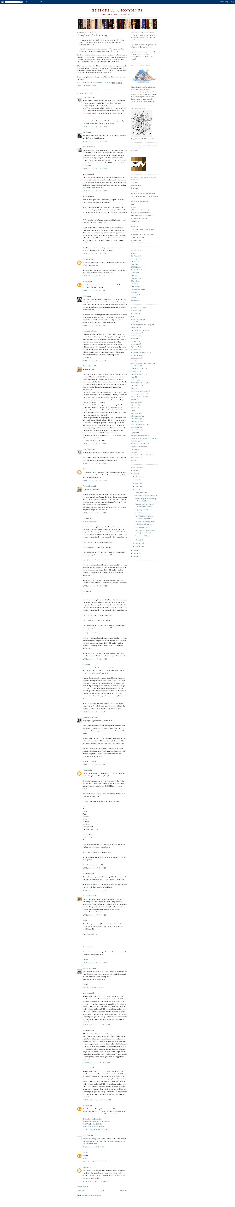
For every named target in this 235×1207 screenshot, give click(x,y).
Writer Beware (135, 286)
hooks (133, 361)
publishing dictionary (138, 394)
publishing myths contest (139, 396)
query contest (135, 402)
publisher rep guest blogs (139, 391)
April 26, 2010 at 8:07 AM (94, 868)
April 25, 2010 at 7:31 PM (94, 764)
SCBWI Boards (136, 267)
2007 (135, 556)
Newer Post (80, 1190)
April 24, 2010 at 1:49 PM (94, 712)
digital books (135, 347)
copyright (134, 341)
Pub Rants (134, 284)
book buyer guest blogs (139, 330)
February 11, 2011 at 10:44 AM (97, 1100)
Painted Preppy (88, 968)
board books (135, 327)
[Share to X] (116, 83)
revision (133, 407)
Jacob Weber (87, 1135)
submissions (135, 430)
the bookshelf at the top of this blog (143, 438)
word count (134, 458)
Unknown (86, 281)
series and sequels (137, 421)
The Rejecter (135, 300)
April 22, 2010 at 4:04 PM (94, 290)
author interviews (136, 319)
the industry (135, 441)
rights (133, 410)
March (137, 540)
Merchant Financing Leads (92, 1138)
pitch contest (135, 385)
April (137, 489)
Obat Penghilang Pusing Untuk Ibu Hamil (96, 1121)
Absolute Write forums (138, 270)
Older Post (123, 1190)
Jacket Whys (135, 264)
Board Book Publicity (142, 527)
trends (133, 452)
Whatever (134, 253)
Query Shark (135, 272)
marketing (134, 380)
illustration (134, 371)
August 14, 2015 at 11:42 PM (95, 1130)
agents (133, 316)
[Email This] (112, 83)
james (84, 1167)
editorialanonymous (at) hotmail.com (143, 37)
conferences (135, 336)
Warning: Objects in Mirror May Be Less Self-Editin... (145, 499)
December (138, 477)
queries (133, 399)
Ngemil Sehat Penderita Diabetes (93, 1126)
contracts (134, 338)
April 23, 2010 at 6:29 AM (94, 443)
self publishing (89, 85)
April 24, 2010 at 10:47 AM (95, 659)
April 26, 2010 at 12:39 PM (95, 890)
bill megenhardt (88, 331)
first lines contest (136, 355)
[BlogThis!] (114, 83)
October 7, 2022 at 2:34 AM (95, 1181)
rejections (134, 405)
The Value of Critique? (142, 536)
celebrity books (136, 333)
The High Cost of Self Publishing (146, 495)
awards (133, 322)
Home (102, 1190)
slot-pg (85, 1158)
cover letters (135, 344)
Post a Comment (82, 1186)
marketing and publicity (139, 382)
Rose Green (86, 259)
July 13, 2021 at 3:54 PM (94, 1147)
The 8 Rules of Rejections (139, 435)
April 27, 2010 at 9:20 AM (94, 915)
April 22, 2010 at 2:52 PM (94, 276)
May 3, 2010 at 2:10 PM (93, 987)
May (137, 486)
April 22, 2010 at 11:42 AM (95, 141)
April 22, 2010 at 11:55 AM (95, 191)
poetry (133, 388)
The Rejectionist (136, 256)
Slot (84, 1152)
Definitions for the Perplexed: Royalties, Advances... (144, 522)
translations (135, 449)
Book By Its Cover (137, 295)
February (138, 543)
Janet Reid (134, 275)
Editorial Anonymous (117, 10)
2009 (135, 550)
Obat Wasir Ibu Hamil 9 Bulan (92, 1124)
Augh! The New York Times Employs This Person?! (144, 517)
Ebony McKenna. (88, 717)
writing (133, 460)
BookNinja (134, 292)
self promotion (136, 416)
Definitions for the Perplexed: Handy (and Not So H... (144, 531)
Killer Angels (139, 513)
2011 (135, 471)
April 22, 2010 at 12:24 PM (95, 253)
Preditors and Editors (138, 289)
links (132, 377)
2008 (135, 553)
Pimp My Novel (136, 259)
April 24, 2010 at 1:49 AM (94, 513)
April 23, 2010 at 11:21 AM (95, 480)
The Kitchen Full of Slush (139, 444)
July (137, 480)
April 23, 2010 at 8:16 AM (94, 463)
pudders (85, 770)
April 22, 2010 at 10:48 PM (95, 360)
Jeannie (85, 132)
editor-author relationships (139, 352)
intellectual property (138, 374)
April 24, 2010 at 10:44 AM (95, 586)
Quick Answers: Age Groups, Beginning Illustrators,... (144, 505)
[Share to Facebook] (119, 83)
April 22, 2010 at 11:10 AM (95, 126)
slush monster (135, 427)
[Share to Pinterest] (121, 83)
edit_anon (134, 150)
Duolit (85, 296)
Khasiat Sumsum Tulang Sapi (92, 1119)
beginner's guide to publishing (141, 324)
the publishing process (138, 446)
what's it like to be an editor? (140, 455)
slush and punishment (138, 424)
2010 (135, 474)
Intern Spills (135, 261)
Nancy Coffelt (87, 147)
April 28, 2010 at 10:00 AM (95, 963)
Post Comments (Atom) (93, 1195)
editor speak (135, 349)
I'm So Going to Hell (137, 369)
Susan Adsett (87, 97)
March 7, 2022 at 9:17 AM (94, 1161)
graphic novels (136, 358)
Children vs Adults (141, 492)
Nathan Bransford (136, 278)
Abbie (85, 664)
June (137, 483)
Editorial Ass (135, 281)
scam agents (135, 413)
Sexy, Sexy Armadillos (142, 510)
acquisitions (135, 311)
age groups (134, 313)
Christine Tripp (88, 366)
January (138, 546)
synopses (134, 432)
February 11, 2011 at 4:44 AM (96, 1025)
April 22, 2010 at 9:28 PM (94, 325)
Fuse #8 (133, 297)
